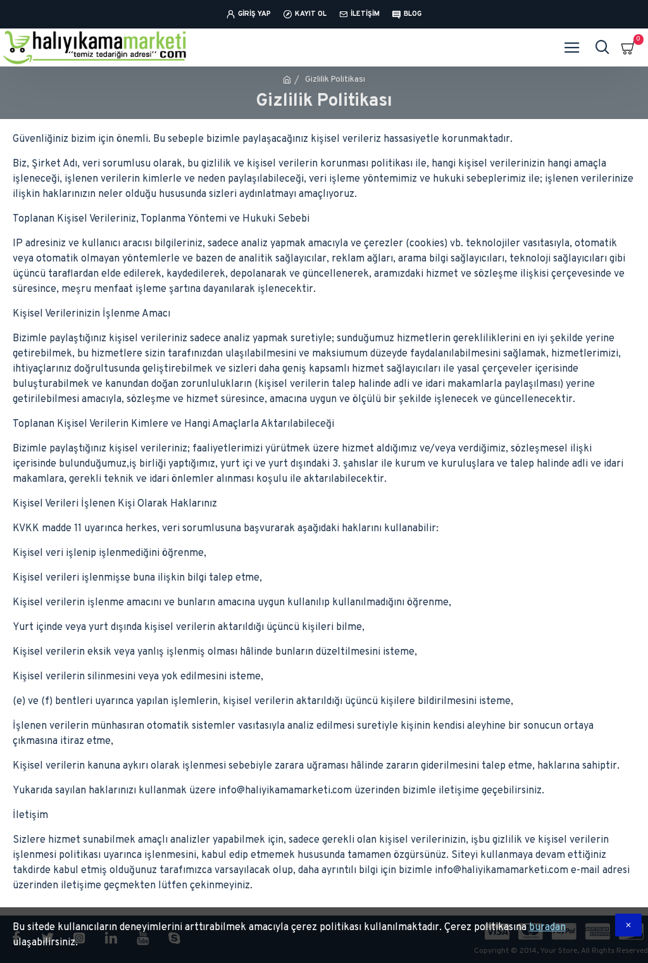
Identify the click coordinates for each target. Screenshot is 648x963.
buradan (547, 927)
